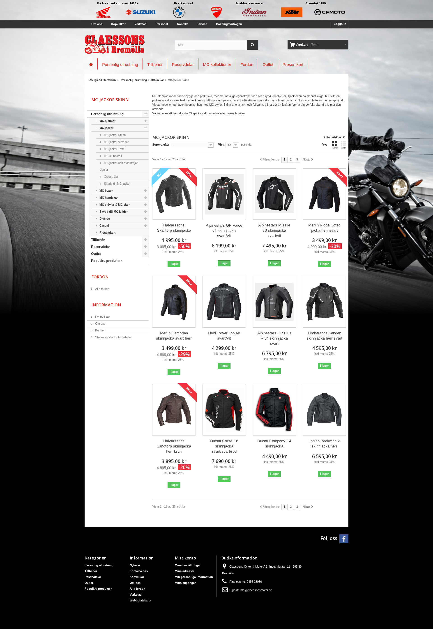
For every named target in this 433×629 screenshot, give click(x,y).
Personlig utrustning (107, 114)
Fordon (100, 277)
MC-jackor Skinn (114, 135)
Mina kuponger (185, 583)
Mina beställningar (188, 565)
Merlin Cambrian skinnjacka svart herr (174, 335)
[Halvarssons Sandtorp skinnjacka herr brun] (173, 409)
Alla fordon (101, 289)
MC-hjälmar (107, 121)
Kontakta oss (139, 571)
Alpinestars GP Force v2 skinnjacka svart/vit (224, 230)
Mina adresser (184, 571)
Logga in (340, 24)
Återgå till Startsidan (102, 80)
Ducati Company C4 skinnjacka (274, 443)
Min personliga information (194, 577)
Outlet (96, 254)
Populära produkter (106, 261)
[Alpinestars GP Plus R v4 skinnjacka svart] (274, 302)
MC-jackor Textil (114, 149)
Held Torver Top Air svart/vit (224, 335)
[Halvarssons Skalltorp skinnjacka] (173, 194)
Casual (104, 225)
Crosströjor (110, 176)
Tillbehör (98, 240)
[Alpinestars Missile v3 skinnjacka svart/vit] (274, 194)
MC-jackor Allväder (116, 142)
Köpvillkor (118, 24)
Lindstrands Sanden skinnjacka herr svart (324, 335)
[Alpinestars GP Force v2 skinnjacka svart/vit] (224, 194)
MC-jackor (106, 128)
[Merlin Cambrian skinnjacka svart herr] (173, 301)
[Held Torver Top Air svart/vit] (224, 301)
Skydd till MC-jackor (116, 183)
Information (106, 305)
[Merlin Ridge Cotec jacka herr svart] (324, 194)
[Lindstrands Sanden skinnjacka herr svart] (324, 301)
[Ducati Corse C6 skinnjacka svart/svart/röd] (224, 410)
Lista (343, 148)
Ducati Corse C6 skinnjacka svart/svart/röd (224, 446)
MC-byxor (106, 190)
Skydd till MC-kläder (113, 211)
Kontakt (182, 24)
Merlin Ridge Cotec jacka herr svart (324, 228)
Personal (162, 24)
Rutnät (334, 148)
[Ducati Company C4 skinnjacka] (274, 409)
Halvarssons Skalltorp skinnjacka (174, 228)
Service (202, 24)
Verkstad (141, 24)
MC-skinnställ (112, 156)
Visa (221, 144)
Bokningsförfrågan (229, 24)
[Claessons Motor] (126, 44)
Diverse (104, 218)
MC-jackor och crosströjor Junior (119, 166)
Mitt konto (185, 558)
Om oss (96, 24)
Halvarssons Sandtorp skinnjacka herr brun (174, 446)
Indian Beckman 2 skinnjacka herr (324, 443)
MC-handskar (108, 197)
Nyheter (135, 565)
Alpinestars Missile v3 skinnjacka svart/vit (274, 230)
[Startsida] (91, 64)
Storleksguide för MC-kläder (112, 337)
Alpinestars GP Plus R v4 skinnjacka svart (274, 338)
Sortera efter (160, 144)
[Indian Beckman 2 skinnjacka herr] (324, 410)
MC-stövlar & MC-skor (114, 204)
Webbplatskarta (140, 600)
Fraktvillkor (102, 317)
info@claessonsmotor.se (256, 590)
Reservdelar (100, 247)
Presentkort (107, 232)
